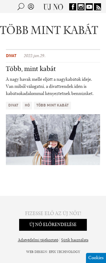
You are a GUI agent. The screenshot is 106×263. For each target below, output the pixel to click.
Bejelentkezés (31, 6)
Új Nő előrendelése (53, 224)
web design (36, 252)
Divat (11, 56)
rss (97, 6)
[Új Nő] (53, 6)
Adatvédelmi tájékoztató (38, 240)
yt (89, 6)
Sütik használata (74, 240)
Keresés (21, 6)
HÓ (27, 105)
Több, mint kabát (31, 69)
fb (72, 6)
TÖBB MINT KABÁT (52, 105)
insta (81, 6)
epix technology (64, 252)
